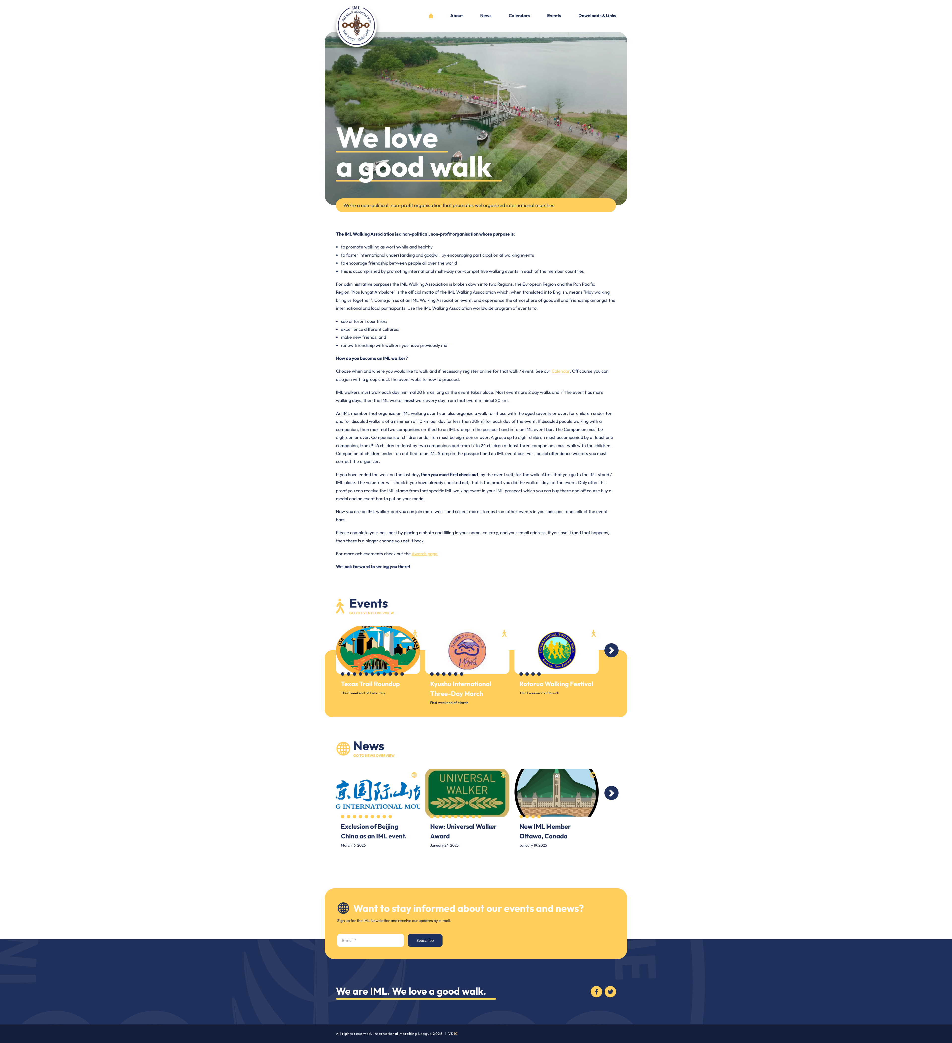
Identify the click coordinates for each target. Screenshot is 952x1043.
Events (554, 15)
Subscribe (425, 940)
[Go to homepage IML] (356, 29)
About (456, 15)
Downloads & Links (597, 15)
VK (453, 1033)
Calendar (561, 371)
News (485, 15)
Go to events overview (371, 613)
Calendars (519, 15)
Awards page (425, 553)
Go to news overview (374, 755)
